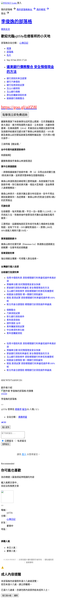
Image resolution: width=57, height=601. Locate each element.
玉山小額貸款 (13, 88)
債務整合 (11, 310)
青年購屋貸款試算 (15, 326)
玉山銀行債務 (13, 92)
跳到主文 (5, 29)
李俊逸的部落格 (16, 21)
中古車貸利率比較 (15, 330)
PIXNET (13, 560)
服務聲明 (29, 562)
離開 (16, 595)
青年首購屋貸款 (14, 333)
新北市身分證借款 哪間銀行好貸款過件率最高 (29, 304)
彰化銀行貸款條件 (15, 316)
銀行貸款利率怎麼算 (17, 78)
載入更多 (5, 427)
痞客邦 (18, 409)
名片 (9, 55)
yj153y (4, 393)
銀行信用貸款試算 (15, 85)
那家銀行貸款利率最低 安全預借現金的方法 (28, 288)
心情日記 (23, 43)
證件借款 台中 (13, 323)
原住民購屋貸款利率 (17, 95)
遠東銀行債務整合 (15, 98)
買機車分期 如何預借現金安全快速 (23, 284)
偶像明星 (22, 417)
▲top (3, 422)
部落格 (10, 52)
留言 (24, 409)
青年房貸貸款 (13, 320)
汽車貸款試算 (13, 313)
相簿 (9, 48)
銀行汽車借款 (13, 82)
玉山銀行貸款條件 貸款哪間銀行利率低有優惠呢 (30, 291)
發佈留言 (5, 444)
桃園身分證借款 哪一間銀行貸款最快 (25, 294)
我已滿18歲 (6, 595)
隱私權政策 (49, 560)
